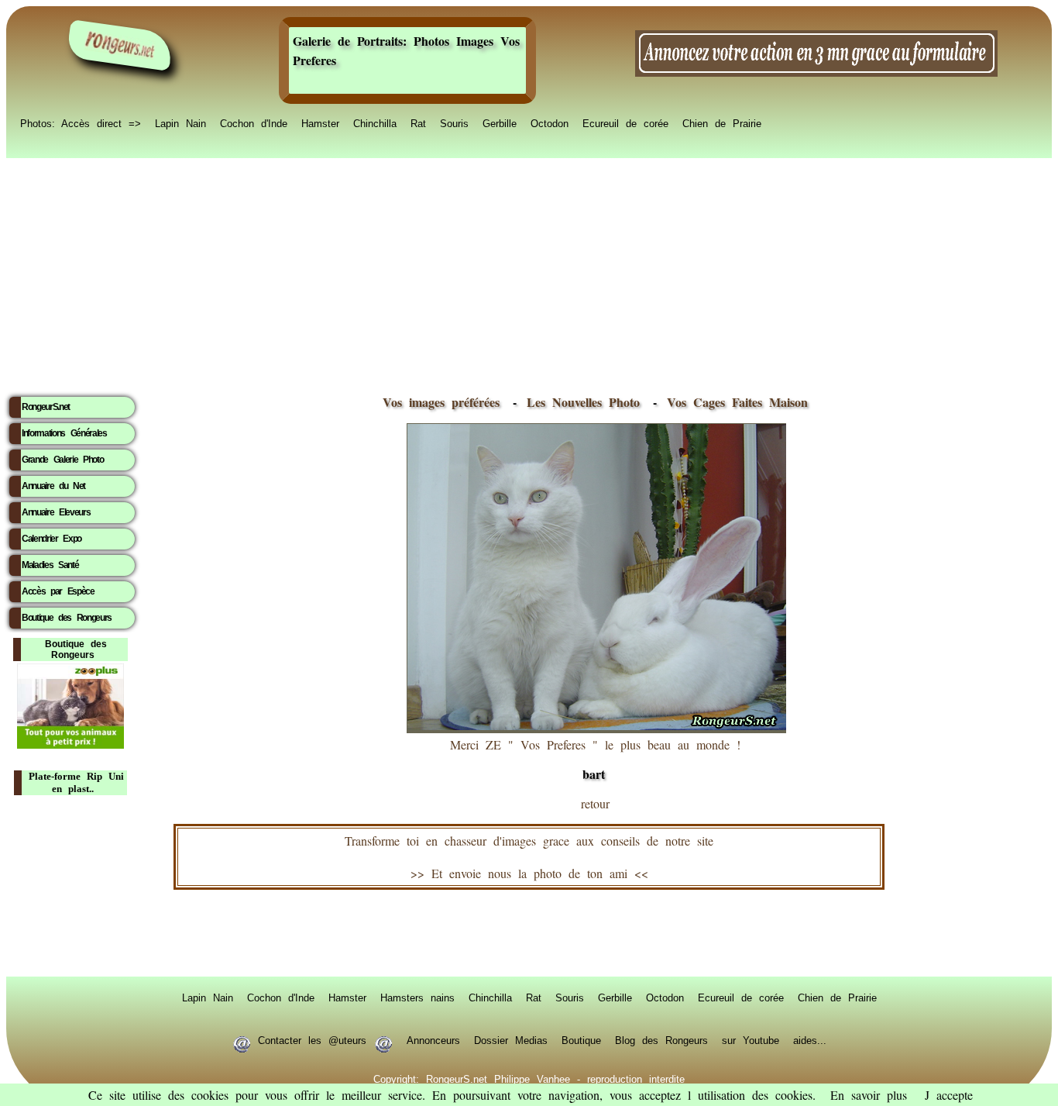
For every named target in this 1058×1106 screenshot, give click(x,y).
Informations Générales (64, 433)
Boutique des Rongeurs (67, 617)
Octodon (550, 122)
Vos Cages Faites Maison (734, 402)
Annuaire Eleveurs (56, 512)
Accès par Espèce (58, 591)
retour (595, 803)
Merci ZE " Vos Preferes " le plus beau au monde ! (595, 759)
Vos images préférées (441, 402)
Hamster (320, 122)
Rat (418, 122)
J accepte (949, 1095)
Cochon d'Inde (253, 122)
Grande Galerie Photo (62, 459)
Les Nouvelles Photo (587, 402)
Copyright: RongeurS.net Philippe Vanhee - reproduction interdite (529, 1078)
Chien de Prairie (721, 122)
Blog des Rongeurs (661, 1039)
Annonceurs (433, 1039)
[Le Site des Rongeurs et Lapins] (120, 45)
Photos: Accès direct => (80, 122)
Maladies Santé (50, 565)
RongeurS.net (46, 406)
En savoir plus (868, 1095)
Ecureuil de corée (625, 122)
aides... (809, 1039)
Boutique (581, 1039)
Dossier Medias (511, 1039)
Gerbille (500, 122)
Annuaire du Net (53, 486)
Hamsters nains (417, 996)
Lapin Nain (180, 122)
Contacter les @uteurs (312, 1039)
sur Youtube (750, 1039)
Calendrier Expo (51, 538)
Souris (454, 122)
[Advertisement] (529, 272)
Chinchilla (375, 122)
